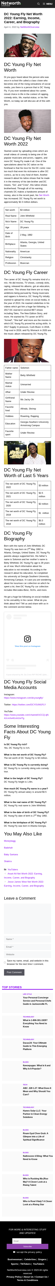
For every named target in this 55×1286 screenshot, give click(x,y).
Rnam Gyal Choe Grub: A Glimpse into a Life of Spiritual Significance (35, 1136)
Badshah (8, 847)
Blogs (26, 1062)
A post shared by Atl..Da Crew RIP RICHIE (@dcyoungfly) (30, 675)
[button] (38, 4)
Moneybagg (9, 841)
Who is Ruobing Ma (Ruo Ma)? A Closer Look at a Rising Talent (35, 1182)
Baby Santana (11, 854)
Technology (28, 1017)
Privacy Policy (14, 1277)
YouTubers (13, 869)
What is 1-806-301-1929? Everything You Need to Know (35, 1023)
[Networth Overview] (11, 4)
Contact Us (41, 1277)
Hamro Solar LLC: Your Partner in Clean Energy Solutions (35, 1114)
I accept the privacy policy (28, 1252)
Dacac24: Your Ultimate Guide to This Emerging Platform (35, 1046)
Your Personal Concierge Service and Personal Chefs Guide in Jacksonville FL (37, 1000)
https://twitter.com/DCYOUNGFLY (29, 704)
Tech (25, 1085)
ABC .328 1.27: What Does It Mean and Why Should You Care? (37, 1091)
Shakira (8, 861)
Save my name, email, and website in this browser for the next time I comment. (27, 962)
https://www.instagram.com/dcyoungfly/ (23, 698)
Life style (27, 994)
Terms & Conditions (27, 1280)
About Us (28, 1277)
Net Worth (44, 195)
